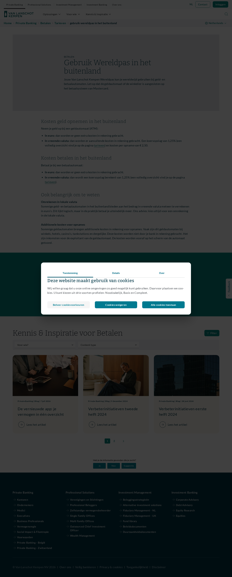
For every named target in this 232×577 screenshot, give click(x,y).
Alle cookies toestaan (163, 304)
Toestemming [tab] (70, 273)
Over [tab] (161, 273)
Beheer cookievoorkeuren (68, 304)
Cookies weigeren (116, 304)
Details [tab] (116, 273)
